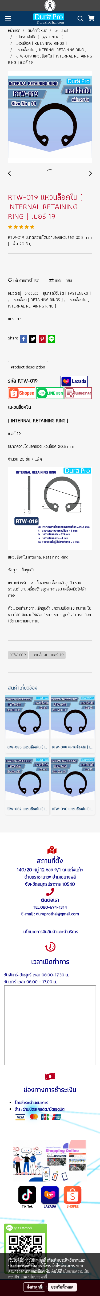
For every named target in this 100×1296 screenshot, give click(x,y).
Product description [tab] (28, 367)
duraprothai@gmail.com (57, 913)
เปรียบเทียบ (63, 280)
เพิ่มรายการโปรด (25, 280)
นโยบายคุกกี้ (37, 1276)
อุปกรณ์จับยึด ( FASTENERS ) (67, 293)
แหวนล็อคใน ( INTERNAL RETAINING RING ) (48, 302)
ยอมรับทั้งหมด (62, 1287)
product (32, 293)
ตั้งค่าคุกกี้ (34, 1287)
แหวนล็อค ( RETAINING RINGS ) (37, 299)
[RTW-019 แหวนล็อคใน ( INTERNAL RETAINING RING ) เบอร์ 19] (50, 117)
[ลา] (50, 1196)
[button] (78, 19)
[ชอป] (72, 1196)
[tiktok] (27, 1196)
